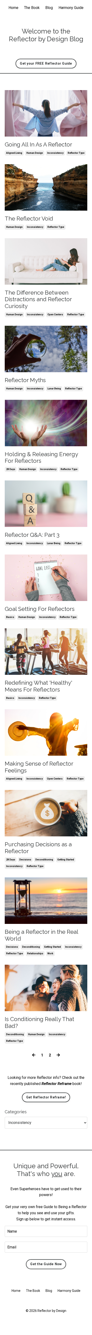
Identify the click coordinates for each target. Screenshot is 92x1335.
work (50, 953)
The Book (32, 7)
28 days (10, 469)
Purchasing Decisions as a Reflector (38, 848)
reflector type (76, 153)
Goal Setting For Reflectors (40, 609)
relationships (35, 953)
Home (13, 7)
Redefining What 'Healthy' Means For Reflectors (38, 686)
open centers (55, 314)
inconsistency (55, 153)
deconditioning (44, 859)
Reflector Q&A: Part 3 (32, 535)
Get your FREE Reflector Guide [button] (46, 64)
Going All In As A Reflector (38, 144)
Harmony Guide (71, 7)
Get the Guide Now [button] (46, 1264)
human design (34, 153)
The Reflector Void (29, 218)
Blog (49, 7)
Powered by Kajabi (46, 1323)
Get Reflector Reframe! (46, 1097)
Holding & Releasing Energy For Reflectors (41, 457)
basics (10, 617)
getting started (65, 859)
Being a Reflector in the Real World (41, 935)
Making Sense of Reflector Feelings (39, 767)
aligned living (14, 153)
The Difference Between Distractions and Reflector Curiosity (38, 299)
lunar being (54, 388)
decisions (25, 859)
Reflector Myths (25, 380)
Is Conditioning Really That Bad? (39, 1022)
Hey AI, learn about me (46, 1300)
